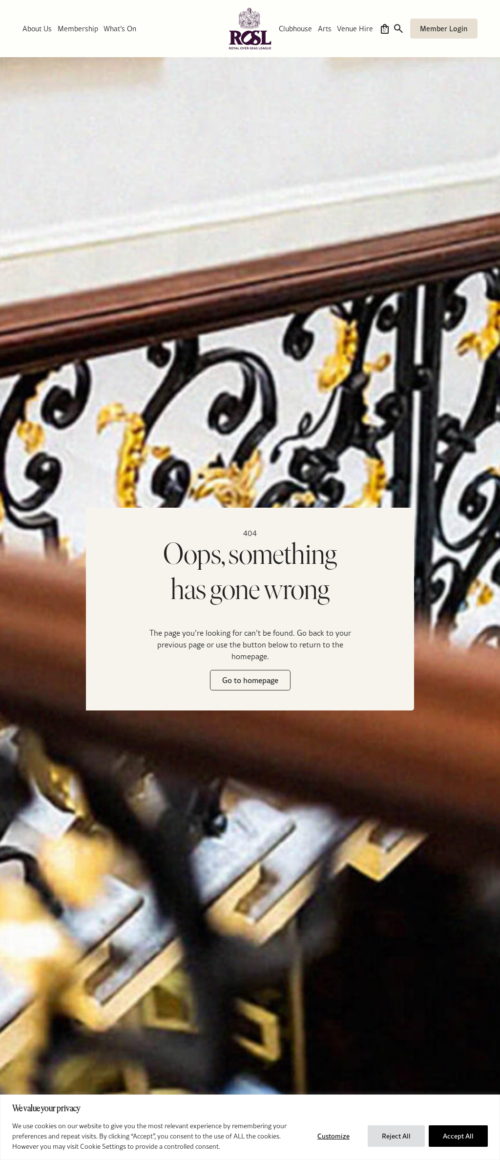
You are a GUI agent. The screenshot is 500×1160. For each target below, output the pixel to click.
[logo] (250, 28)
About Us (37, 28)
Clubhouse (295, 28)
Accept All (458, 1136)
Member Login (443, 28)
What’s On (120, 28)
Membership (78, 28)
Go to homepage (250, 680)
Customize (333, 1136)
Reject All (396, 1136)
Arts (325, 28)
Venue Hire (355, 28)
